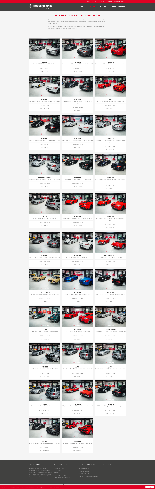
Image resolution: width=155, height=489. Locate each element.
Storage (94, 1)
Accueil (81, 6)
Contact (121, 6)
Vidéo (89, 1)
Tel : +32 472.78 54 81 (60, 475)
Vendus (113, 6)
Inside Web (89, 484)
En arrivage (104, 6)
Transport (102, 1)
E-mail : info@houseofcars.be (62, 477)
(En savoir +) (62, 487)
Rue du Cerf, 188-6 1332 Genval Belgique (59, 470)
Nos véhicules (92, 6)
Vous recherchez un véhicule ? (116, 1)
